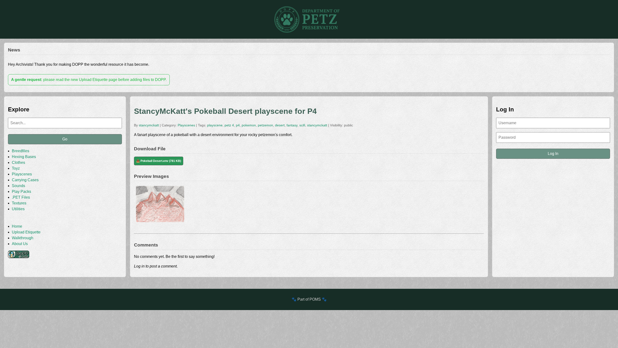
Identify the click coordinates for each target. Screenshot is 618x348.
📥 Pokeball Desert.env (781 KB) (158, 161)
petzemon (265, 125)
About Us (20, 244)
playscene (215, 125)
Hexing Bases (24, 157)
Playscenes (22, 174)
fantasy (292, 125)
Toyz (16, 168)
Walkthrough (22, 238)
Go (64, 139)
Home (17, 226)
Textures (19, 203)
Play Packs (21, 191)
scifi (302, 125)
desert (280, 125)
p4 (238, 125)
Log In (553, 154)
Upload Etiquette (26, 232)
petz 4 (229, 125)
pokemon (249, 125)
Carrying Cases (25, 180)
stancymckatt (149, 125)
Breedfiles (20, 151)
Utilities (18, 209)
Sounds (18, 186)
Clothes (18, 162)
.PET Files (21, 197)
